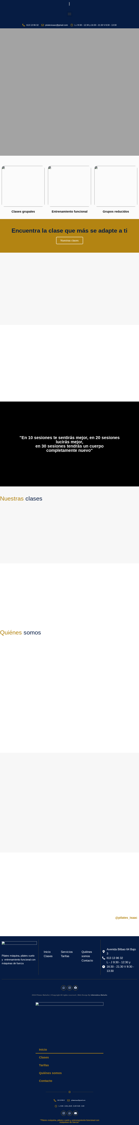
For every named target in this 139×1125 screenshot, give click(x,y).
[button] (69, 14)
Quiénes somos (50, 1073)
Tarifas (44, 1065)
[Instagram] (69, 987)
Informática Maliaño (99, 995)
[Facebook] (75, 987)
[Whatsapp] (63, 987)
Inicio (43, 1049)
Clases (44, 1057)
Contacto (45, 1081)
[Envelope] (75, 1113)
